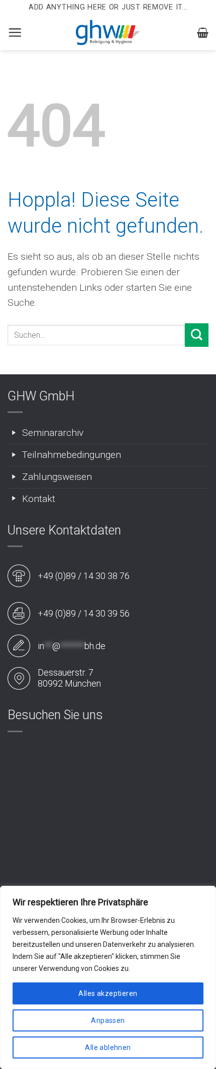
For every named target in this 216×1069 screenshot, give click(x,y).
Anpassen (108, 1020)
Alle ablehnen (108, 1047)
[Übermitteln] (196, 335)
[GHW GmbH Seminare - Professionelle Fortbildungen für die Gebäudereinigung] (108, 32)
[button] (15, 32)
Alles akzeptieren (107, 993)
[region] (108, 977)
